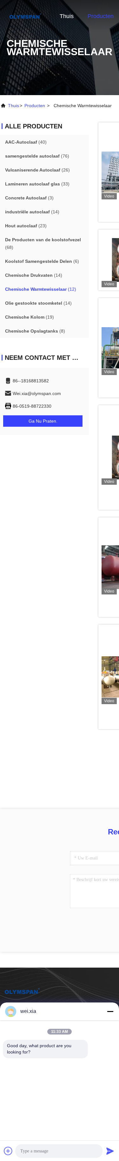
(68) (43, 243)
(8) (35, 331)
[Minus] (110, 1011)
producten (34, 105)
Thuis (67, 16)
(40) (26, 142)
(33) (37, 183)
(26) (37, 169)
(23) (26, 225)
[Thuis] (25, 15)
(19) (29, 317)
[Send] (110, 1151)
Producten (101, 16)
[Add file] (8, 1151)
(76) (37, 156)
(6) (42, 261)
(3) (29, 197)
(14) (32, 211)
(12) (40, 289)
